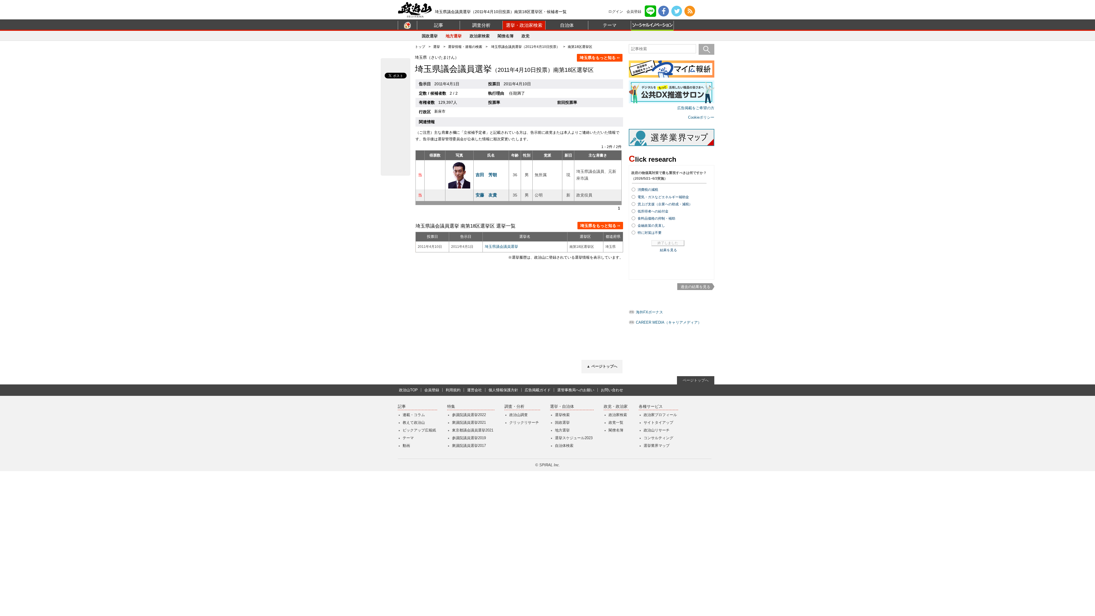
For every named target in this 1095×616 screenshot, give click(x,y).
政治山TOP (408, 390)
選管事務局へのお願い (575, 390)
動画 (406, 445)
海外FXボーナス (649, 312)
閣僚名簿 (506, 36)
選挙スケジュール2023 (574, 438)
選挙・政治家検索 (524, 25)
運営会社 (474, 390)
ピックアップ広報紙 (419, 430)
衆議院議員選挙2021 (469, 422)
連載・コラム (414, 415)
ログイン (615, 11)
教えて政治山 (414, 422)
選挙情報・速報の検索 (465, 47)
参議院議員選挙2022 (469, 415)
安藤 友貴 (486, 195)
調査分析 (481, 25)
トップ (420, 47)
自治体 (567, 25)
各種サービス (651, 406)
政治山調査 (518, 415)
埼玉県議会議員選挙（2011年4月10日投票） (525, 47)
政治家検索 (480, 36)
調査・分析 (514, 406)
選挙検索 (562, 415)
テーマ (610, 25)
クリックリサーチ (524, 422)
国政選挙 (430, 36)
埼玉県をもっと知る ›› (600, 57)
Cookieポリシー (701, 117)
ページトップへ (696, 380)
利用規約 (453, 390)
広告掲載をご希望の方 (695, 108)
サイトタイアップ (658, 422)
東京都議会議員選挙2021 (472, 430)
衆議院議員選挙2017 (469, 445)
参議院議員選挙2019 (469, 438)
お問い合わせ (612, 390)
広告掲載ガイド (538, 390)
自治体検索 (564, 445)
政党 (526, 36)
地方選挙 (454, 36)
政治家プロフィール (660, 415)
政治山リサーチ (657, 430)
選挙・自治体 (562, 406)
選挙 (436, 47)
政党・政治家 (616, 406)
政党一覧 (616, 422)
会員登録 (633, 11)
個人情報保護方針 (503, 390)
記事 (438, 25)
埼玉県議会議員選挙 (501, 246)
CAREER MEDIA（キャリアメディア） (668, 322)
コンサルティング (658, 438)
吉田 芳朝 (486, 174)
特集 (451, 406)
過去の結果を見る (695, 287)
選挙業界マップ (657, 445)
